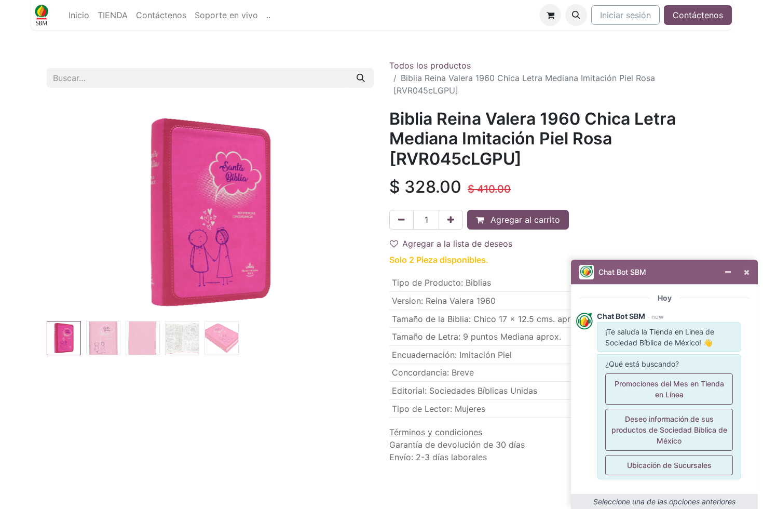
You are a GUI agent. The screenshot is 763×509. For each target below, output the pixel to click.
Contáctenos (698, 15)
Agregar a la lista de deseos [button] (457, 243)
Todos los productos (430, 65)
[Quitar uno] (401, 220)
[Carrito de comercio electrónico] (550, 15)
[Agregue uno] (451, 220)
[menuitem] (78, 15)
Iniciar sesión (625, 15)
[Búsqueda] (361, 78)
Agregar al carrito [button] (524, 220)
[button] (576, 15)
